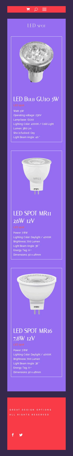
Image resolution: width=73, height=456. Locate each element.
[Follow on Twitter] (21, 435)
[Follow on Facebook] (13, 435)
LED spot (18, 105)
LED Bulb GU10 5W (36, 99)
